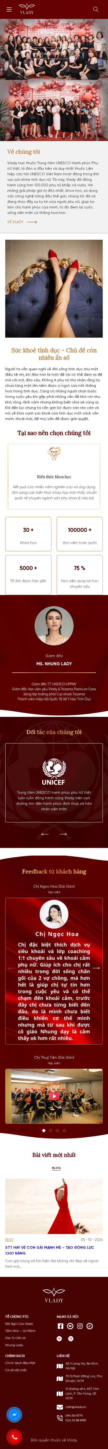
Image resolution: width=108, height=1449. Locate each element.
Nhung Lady (14, 1345)
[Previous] (44, 834)
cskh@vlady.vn (76, 1407)
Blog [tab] (56, 1168)
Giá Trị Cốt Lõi (15, 1338)
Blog (9, 1240)
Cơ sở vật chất (15, 1370)
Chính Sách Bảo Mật (20, 1363)
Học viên (54, 892)
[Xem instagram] (80, 1326)
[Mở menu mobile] (9, 9)
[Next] (63, 834)
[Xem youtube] (70, 1326)
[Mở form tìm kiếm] (96, 9)
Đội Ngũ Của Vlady (19, 1324)
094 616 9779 (74, 1415)
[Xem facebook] (60, 1326)
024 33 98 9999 (76, 1420)
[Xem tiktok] (90, 1326)
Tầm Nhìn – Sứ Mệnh (20, 1331)
